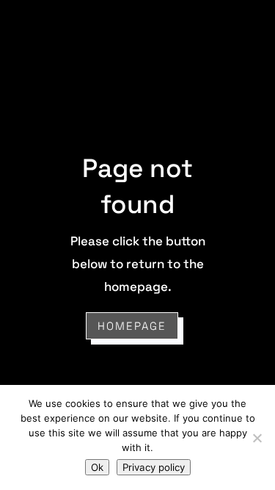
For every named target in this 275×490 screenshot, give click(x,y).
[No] (256, 437)
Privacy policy (153, 467)
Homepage (132, 326)
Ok (97, 467)
